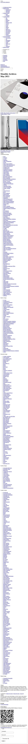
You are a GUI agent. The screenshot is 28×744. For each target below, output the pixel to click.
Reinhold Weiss (6, 440)
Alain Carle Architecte (7, 163)
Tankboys (5, 648)
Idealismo (5, 565)
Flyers (7, 25)
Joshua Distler (6, 577)
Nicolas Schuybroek (7, 242)
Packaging (8, 32)
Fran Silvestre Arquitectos (8, 207)
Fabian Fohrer (6, 539)
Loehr (4, 415)
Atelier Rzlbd (6, 172)
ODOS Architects (6, 247)
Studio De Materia (7, 273)
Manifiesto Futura (6, 590)
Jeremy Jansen (6, 572)
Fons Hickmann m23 (7, 546)
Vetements (5, 486)
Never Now (5, 609)
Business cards (9, 22)
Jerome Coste (6, 408)
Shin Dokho (5, 635)
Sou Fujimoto (6, 272)
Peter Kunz (5, 255)
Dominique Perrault (7, 382)
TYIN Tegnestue (6, 289)
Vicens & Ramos (6, 290)
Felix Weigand (6, 544)
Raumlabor (5, 261)
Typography (8, 35)
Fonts (7, 26)
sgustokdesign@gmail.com (6, 727)
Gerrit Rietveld (6, 396)
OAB (4, 246)
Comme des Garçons (7, 471)
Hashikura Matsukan (7, 398)
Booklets (7, 20)
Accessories (8, 37)
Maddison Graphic (7, 584)
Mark (4, 482)
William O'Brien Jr (7, 294)
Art (6, 17)
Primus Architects (6, 260)
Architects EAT (6, 167)
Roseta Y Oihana (6, 624)
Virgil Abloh (5, 458)
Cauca (4, 371)
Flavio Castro (6, 203)
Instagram (5, 56)
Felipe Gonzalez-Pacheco (8, 202)
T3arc (4, 280)
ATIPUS (5, 506)
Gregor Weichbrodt (7, 551)
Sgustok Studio (6, 633)
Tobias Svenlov (6, 656)
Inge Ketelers (6, 567)
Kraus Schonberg (6, 226)
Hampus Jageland (6, 553)
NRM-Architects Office (8, 243)
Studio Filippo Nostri (7, 642)
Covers (7, 23)
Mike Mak (5, 428)
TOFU (4, 288)
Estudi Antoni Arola (7, 385)
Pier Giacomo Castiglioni (8, 436)
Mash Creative (6, 596)
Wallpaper (8, 10)
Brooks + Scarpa (6, 181)
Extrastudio (5, 197)
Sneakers (7, 15)
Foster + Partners (6, 206)
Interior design (6, 47)
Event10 (5, 537)
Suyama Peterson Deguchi (8, 279)
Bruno (4, 369)
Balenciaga (5, 470)
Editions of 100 (6, 384)
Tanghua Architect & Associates (9, 283)
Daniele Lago (6, 376)
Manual (4, 591)
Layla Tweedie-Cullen (7, 580)
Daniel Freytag (6, 525)
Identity (7, 27)
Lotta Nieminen (6, 582)
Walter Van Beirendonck (8, 488)
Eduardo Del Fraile (7, 533)
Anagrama (5, 498)
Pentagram (5, 616)
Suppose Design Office (8, 278)
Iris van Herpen (6, 478)
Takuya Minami (6, 646)
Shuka (4, 636)
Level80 (5, 228)
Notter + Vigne (6, 612)
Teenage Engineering (7, 448)
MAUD (4, 600)
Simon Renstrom (6, 637)
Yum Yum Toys (6, 463)
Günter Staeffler (6, 552)
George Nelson (6, 394)
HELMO (5, 557)
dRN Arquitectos (6, 195)
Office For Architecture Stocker (9, 248)
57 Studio (5, 157)
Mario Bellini (6, 422)
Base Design (5, 510)
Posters (7, 34)
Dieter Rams (5, 379)
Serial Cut (5, 632)
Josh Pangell (5, 679)
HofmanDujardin (6, 215)
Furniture (8, 41)
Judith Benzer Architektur (8, 222)
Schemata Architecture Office (9, 266)
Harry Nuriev (6, 318)
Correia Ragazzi (6, 190)
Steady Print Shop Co (7, 638)
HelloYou (5, 556)
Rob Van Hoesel (6, 623)
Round (4, 626)
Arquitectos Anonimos (7, 169)
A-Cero (4, 159)
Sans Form (5, 630)
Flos (4, 391)
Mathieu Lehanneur (7, 423)
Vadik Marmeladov (7, 455)
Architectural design (7, 7)
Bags (7, 14)
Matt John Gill (6, 598)
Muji (4, 429)
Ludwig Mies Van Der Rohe (9, 416)
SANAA (5, 265)
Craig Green (5, 473)
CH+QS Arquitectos (7, 187)
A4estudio (5, 160)
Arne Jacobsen (6, 357)
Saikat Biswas (6, 442)
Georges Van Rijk (6, 395)
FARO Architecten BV (8, 199)
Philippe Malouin (6, 435)
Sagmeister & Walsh (7, 627)
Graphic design (6, 16)
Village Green (6, 665)
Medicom (5, 424)
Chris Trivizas (6, 517)
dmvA (4, 192)
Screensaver (8, 9)
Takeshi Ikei (5, 282)
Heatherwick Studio (7, 213)
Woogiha (5, 461)
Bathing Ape (5, 361)
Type (4, 454)
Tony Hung (5, 659)
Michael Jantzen (6, 239)
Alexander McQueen (7, 468)
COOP (4, 523)
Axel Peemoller (6, 507)
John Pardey (5, 220)
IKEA (4, 403)
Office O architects (7, 249)
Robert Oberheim (6, 441)
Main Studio (5, 586)
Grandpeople (5, 550)
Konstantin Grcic (6, 414)
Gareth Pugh (5, 476)
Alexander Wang (6, 469)
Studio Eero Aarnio (7, 444)
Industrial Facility (6, 404)
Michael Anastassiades (7, 425)
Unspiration (5, 662)
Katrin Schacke (6, 579)
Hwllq (4, 564)
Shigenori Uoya (6, 268)
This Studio (5, 655)
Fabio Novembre (6, 387)
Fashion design (6, 13)
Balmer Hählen (6, 509)
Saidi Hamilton (6, 629)
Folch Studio (5, 545)
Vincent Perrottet (6, 666)
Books (7, 21)
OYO (4, 250)
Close (2, 153)
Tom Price (5, 451)
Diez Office (5, 381)
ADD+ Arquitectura (7, 161)
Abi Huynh (5, 492)
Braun (4, 368)
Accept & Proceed (7, 493)
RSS (4, 61)
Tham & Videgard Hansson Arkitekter (11, 286)
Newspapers (8, 30)
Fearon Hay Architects (7, 200)
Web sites (8, 12)
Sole (4, 443)
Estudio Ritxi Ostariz (7, 536)
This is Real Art (6, 653)
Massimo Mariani (6, 234)
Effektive (5, 534)
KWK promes (6, 227)
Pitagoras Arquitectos (7, 259)
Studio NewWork (6, 643)
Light (7, 42)
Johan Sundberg (6, 217)
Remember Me (6, 738)
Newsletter (5, 60)
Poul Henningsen (6, 437)
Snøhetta (5, 269)
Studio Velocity (6, 275)
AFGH (4, 162)
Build (4, 513)
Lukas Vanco (6, 583)
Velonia (4, 456)
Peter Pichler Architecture (8, 256)
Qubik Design (6, 619)
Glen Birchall (6, 547)
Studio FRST (6, 343)
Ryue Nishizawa (6, 263)
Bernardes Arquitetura (7, 176)
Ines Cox (5, 566)
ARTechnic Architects (7, 170)
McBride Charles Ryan (8, 236)
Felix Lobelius (6, 543)
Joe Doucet (5, 574)
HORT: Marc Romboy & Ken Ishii (8, 113)
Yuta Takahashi (6, 672)
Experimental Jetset (7, 538)
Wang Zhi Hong (6, 669)
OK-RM (5, 613)
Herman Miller (6, 401)
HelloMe (5, 554)
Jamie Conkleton (6, 570)
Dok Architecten (6, 193)
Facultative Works (7, 540)
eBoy (4, 383)
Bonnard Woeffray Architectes (9, 179)
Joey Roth (5, 409)
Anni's (4, 503)
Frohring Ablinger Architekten (9, 208)
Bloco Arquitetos (6, 177)
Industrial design (6, 36)
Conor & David (6, 521)
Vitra (4, 460)
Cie (4, 189)
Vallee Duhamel (6, 664)
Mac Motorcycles (6, 417)
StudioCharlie (6, 447)
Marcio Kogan (6, 230)
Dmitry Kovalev (9, 693)
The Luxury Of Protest (8, 650)
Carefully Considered (7, 370)
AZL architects (6, 174)
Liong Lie (5, 229)
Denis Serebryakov (7, 527)
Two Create (5, 453)
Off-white (5, 483)
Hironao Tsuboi (6, 402)
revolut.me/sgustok (4, 704)
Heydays (5, 560)
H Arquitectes (6, 210)
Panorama (5, 252)
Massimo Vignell (6, 597)
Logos (7, 28)
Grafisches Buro (6, 549)
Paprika (4, 615)
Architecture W (6, 168)
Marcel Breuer (6, 421)
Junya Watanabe (6, 479)
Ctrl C (4, 524)
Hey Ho (4, 558)
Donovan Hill (6, 194)
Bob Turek (5, 367)
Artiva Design (6, 505)
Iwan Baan (5, 216)
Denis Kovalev (16, 693)
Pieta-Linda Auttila (7, 257)
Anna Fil (22, 693)
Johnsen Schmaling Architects (9, 221)
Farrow (4, 542)
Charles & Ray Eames (7, 372)
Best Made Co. (6, 363)
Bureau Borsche (6, 514)
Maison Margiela (6, 481)
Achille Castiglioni (7, 356)
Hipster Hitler (6, 562)
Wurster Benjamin (7, 671)
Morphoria (5, 604)
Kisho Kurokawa (6, 223)
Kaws (4, 412)
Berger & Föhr (6, 511)
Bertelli (4, 362)
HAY (4, 399)
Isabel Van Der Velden (7, 569)
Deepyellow (5, 526)
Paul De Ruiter (6, 254)
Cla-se (4, 518)
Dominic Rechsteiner (7, 530)
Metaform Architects (7, 237)
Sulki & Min (5, 645)
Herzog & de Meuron (7, 214)
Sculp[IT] (5, 267)
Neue (4, 607)
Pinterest (5, 57)
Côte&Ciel (5, 472)
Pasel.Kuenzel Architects (8, 253)
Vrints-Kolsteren (6, 668)
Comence (5, 520)
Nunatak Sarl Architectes (8, 245)
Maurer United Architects (8, 235)
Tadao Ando (5, 281)
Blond (4, 365)
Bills (7, 19)
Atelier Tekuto (6, 173)
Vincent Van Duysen (7, 292)
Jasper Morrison (6, 407)
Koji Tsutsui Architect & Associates (10, 225)
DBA (4, 377)
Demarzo (5, 378)
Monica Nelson (6, 603)
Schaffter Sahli (6, 631)
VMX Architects (6, 293)
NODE (4, 610)
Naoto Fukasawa (6, 430)
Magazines (8, 29)
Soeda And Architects (7, 270)
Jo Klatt (4, 573)
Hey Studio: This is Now (6, 150)
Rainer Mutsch (6, 438)
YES (4, 681)
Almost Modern (6, 497)
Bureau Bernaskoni (7, 182)
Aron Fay (5, 504)
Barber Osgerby (6, 359)
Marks (4, 595)
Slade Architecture (7, 341)
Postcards (8, 33)
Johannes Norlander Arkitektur (9, 219)
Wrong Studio (6, 670)
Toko (4, 657)
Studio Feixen (6, 640)
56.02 (4, 156)
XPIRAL (5, 295)
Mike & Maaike (6, 427)
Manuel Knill (6, 592)
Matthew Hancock (7, 599)
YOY (4, 462)
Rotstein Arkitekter (7, 337)
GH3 (4, 209)
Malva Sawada (6, 589)
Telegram (5, 58)
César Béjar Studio (7, 186)
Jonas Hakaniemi (6, 410)
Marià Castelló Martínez (8, 232)
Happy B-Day (6, 212)
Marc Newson (6, 420)
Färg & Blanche (6, 389)
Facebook (5, 55)
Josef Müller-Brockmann (8, 576)
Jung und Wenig (6, 578)
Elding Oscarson (6, 311)
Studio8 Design (6, 644)
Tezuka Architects (6, 285)
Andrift (4, 500)
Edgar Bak (5, 531)
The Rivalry (5, 651)
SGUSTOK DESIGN (5, 2)
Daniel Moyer (6, 375)
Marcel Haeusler (6, 593)
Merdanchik (5, 602)
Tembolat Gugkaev (7, 449)
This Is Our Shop (6, 652)
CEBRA (5, 184)
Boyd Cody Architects (7, 180)
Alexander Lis (6, 496)
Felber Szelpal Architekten (8, 201)
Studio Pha (5, 274)
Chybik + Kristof (6, 188)
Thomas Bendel (6, 287)
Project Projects (6, 618)
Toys (7, 45)
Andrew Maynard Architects (9, 164)
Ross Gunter (5, 625)
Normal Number (6, 611)
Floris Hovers (6, 390)
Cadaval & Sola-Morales (8, 183)
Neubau (4, 606)
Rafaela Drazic (6, 620)
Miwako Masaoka (7, 240)
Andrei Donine (6, 499)
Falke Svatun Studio (7, 388)
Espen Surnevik (6, 196)
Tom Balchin (5, 658)
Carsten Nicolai (6, 516)
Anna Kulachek (6, 501)
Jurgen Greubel (6, 411)
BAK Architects (6, 175)
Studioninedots (6, 276)
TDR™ (4, 649)
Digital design (6, 8)
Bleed (4, 364)
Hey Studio (5, 559)
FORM (4, 204)
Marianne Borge (6, 233)
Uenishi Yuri (5, 660)
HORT (4, 563)
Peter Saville (5, 617)
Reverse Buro (6, 622)
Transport (8, 46)
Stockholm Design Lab (8, 639)
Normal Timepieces (7, 432)
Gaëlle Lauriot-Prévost (7, 392)
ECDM (4, 310)
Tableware (8, 43)
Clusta (4, 519)
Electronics (8, 40)
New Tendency (6, 431)
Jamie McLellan (6, 405)
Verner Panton (6, 457)
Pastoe (4, 434)
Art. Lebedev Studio (7, 358)
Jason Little (5, 571)
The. (4, 450)
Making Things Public (7, 587)
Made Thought (6, 418)
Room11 (5, 262)
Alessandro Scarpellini (7, 494)
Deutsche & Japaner (7, 529)
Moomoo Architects (7, 241)
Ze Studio (5, 673)
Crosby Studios (6, 309)
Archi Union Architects (8, 166)
